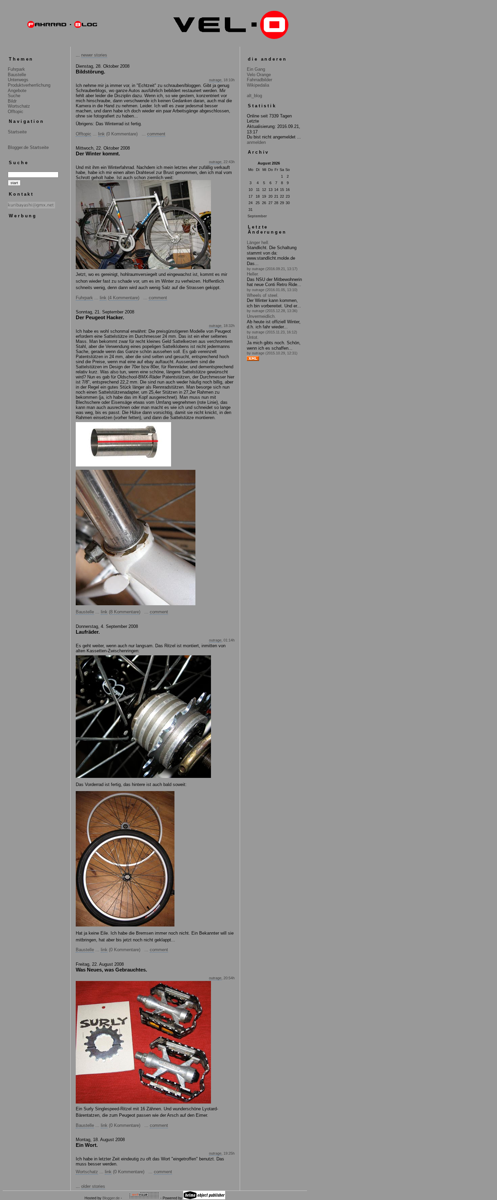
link (101, 133)
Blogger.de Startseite (28, 147)
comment (156, 133)
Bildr (12, 101)
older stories (93, 1186)
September (257, 216)
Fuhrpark (16, 69)
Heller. (253, 274)
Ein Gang (256, 69)
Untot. (253, 337)
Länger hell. (258, 242)
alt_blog (254, 95)
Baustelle (17, 74)
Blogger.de (111, 1198)
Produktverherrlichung (29, 85)
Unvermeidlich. (261, 316)
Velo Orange (259, 74)
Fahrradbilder (259, 79)
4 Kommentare (123, 297)
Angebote (17, 90)
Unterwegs (18, 79)
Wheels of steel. (263, 295)
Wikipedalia (258, 85)
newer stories (94, 55)
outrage (215, 80)
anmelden (256, 142)
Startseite (17, 131)
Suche (14, 95)
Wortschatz (19, 106)
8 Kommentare (124, 611)
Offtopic (15, 111)
